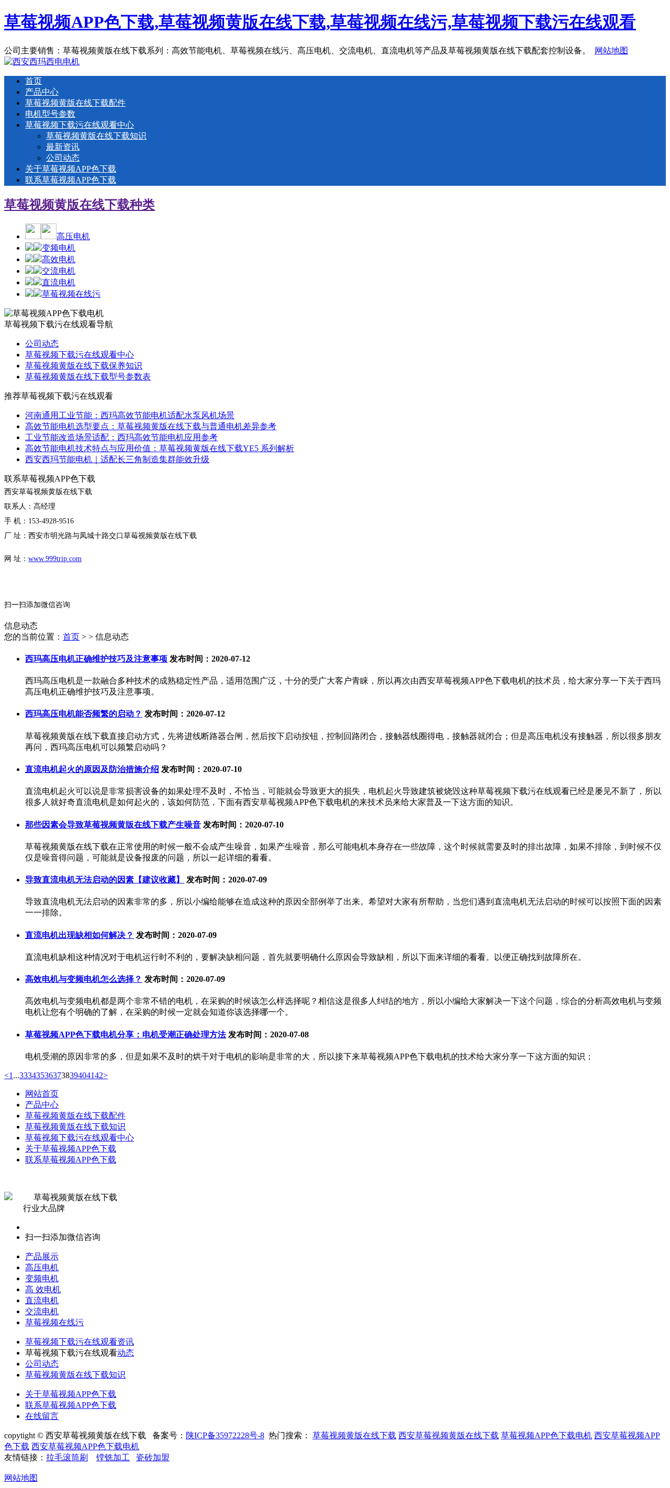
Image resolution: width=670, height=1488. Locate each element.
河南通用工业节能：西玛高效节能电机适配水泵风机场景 (129, 415)
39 (74, 1075)
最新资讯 (63, 146)
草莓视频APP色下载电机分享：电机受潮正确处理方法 (125, 1034)
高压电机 (73, 236)
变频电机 (58, 247)
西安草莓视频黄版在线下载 (448, 1435)
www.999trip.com (55, 559)
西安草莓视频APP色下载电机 (85, 1446)
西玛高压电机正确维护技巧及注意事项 (96, 658)
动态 (125, 1352)
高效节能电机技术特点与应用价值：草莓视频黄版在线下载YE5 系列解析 (159, 448)
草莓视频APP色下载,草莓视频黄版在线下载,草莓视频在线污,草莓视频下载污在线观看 (320, 22)
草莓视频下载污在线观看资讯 (79, 1341)
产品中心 (42, 91)
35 (40, 1075)
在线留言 (42, 1416)
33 (23, 1075)
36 (48, 1075)
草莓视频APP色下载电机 (546, 1435)
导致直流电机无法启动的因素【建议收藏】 (104, 879)
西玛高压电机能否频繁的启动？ (83, 713)
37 (57, 1075)
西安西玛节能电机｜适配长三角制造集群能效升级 (117, 459)
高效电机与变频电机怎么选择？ (83, 979)
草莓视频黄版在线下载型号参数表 (88, 376)
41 (90, 1075)
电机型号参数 (50, 113)
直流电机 (58, 282)
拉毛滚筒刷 (67, 1457)
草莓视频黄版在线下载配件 (75, 102)
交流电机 (58, 270)
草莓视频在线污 (71, 293)
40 (82, 1075)
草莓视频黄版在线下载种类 (79, 204)
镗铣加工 (113, 1457)
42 (99, 1075)
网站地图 (611, 50)
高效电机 (58, 259)
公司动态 (63, 157)
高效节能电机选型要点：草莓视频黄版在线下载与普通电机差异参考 (150, 426)
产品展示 (42, 1256)
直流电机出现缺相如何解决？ (79, 935)
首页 (33, 80)
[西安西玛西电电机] (42, 61)
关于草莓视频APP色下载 (70, 168)
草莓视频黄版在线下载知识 (96, 135)
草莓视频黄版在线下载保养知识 (83, 365)
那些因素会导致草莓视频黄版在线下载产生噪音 (113, 824)
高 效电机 (43, 1289)
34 (32, 1075)
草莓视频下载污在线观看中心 (79, 124)
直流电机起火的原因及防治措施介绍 (92, 769)
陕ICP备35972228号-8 (225, 1435)
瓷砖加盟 (153, 1457)
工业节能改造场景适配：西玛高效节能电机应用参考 (121, 437)
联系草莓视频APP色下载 (70, 179)
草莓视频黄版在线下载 (354, 1435)
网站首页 (42, 1093)
